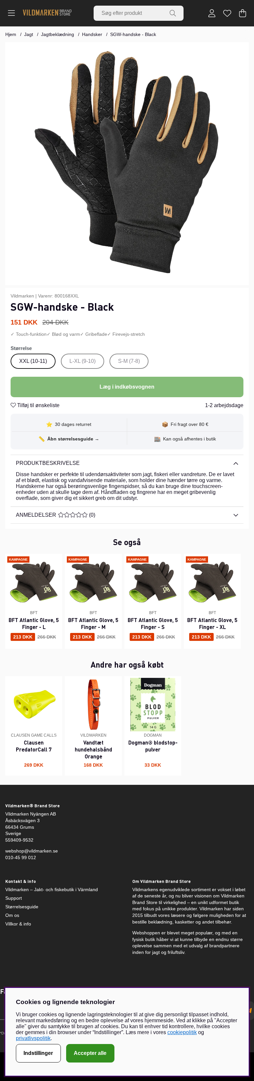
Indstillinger (38, 1053)
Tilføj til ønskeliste (38, 405)
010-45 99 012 (20, 857)
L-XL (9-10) (82, 361)
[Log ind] (212, 13)
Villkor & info (18, 923)
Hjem (10, 34)
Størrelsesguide (21, 906)
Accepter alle (90, 1053)
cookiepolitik (182, 1032)
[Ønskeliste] (227, 13)
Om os (12, 915)
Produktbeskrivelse (48, 463)
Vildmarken (22, 295)
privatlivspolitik (33, 1038)
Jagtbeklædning (57, 34)
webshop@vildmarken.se (31, 851)
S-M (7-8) (129, 361)
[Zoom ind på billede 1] (127, 164)
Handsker (92, 34)
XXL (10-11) (33, 361)
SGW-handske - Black (133, 34)
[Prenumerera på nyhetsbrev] (249, 1010)
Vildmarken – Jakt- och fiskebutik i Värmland (51, 889)
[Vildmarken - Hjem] (47, 13)
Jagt (28, 34)
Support (13, 898)
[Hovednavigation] (11, 13)
